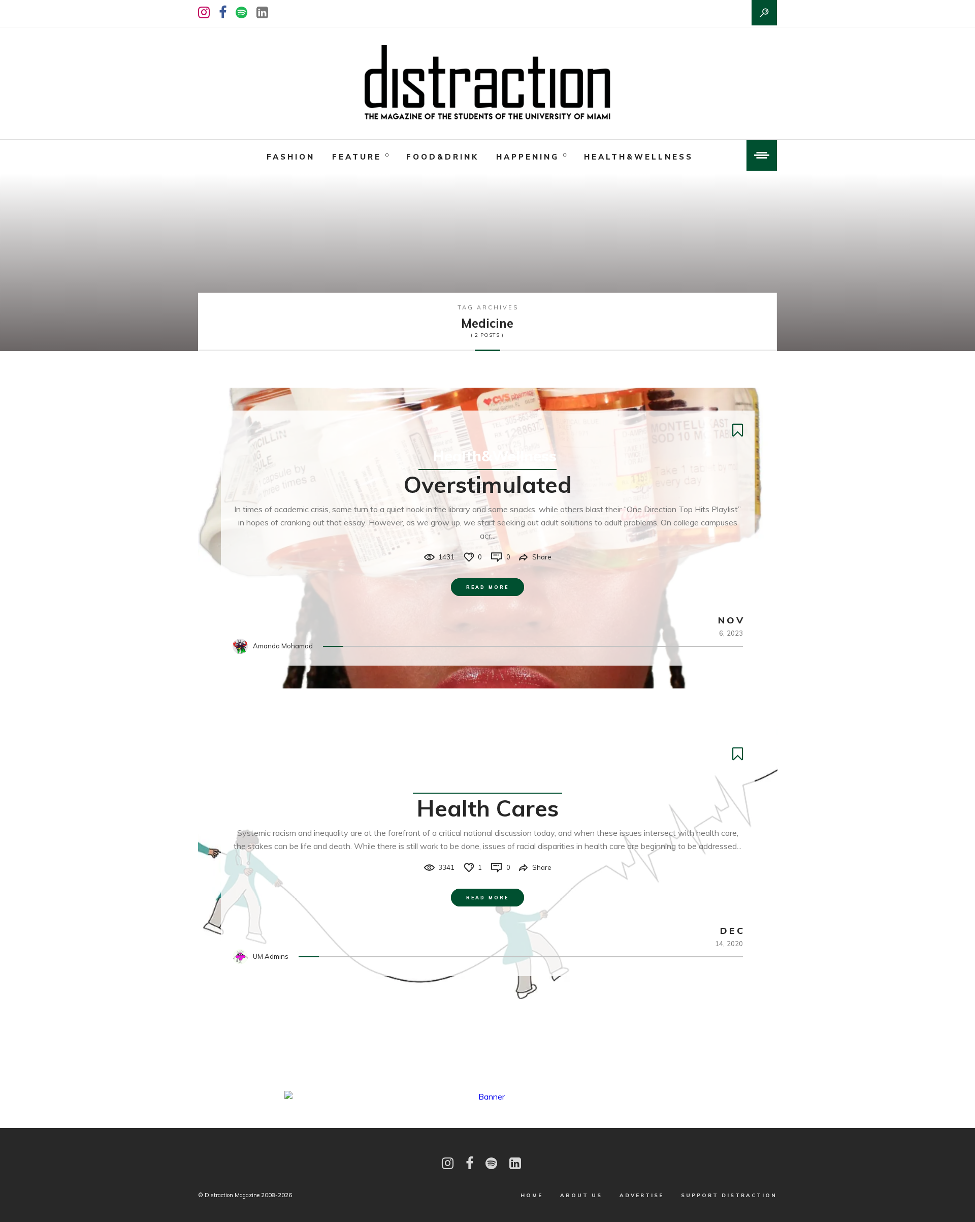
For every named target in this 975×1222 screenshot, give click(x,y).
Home (532, 1195)
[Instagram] (204, 12)
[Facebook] (222, 12)
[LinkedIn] (262, 12)
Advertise (642, 1195)
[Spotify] (241, 12)
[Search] (764, 12)
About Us (581, 1195)
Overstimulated (488, 484)
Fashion (291, 157)
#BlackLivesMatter (494, 779)
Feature (356, 157)
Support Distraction (729, 1195)
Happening (527, 157)
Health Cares (488, 808)
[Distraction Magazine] (487, 83)
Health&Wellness (638, 157)
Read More (487, 587)
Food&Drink (442, 157)
